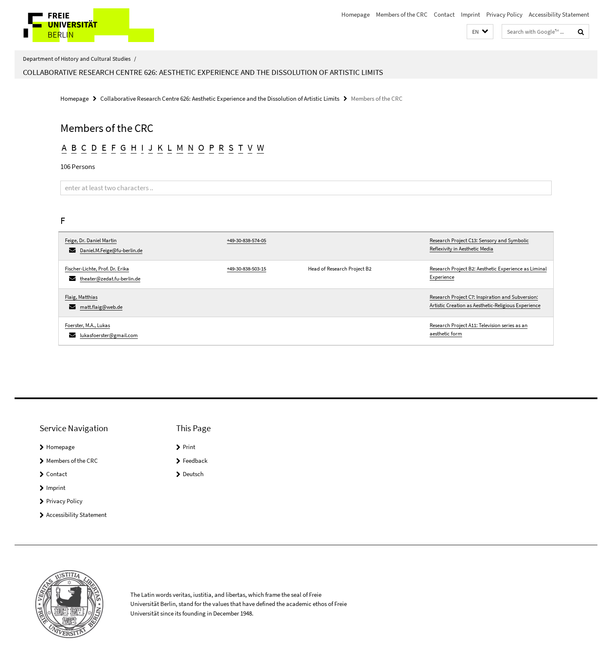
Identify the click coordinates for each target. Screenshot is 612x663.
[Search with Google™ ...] (581, 31)
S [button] (231, 147)
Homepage (355, 14)
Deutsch (193, 474)
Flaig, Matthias (81, 296)
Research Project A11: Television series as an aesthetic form (478, 329)
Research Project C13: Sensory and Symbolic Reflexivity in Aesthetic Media (479, 244)
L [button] (169, 147)
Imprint (470, 14)
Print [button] (189, 447)
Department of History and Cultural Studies (79, 59)
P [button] (211, 147)
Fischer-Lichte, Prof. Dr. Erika (97, 268)
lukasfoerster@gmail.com (109, 335)
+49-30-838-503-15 (246, 268)
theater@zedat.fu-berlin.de (110, 278)
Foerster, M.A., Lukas (87, 325)
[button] (480, 32)
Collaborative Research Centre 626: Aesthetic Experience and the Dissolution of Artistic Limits (203, 72)
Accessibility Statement (559, 14)
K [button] (160, 147)
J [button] (150, 147)
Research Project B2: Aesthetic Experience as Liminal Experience (488, 273)
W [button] (260, 147)
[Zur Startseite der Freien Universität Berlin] (84, 25)
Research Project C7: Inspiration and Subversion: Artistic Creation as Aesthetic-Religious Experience (485, 301)
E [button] (104, 147)
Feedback (195, 460)
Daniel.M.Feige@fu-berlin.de (111, 250)
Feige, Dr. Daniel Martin (91, 240)
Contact (444, 14)
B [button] (74, 147)
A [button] (64, 147)
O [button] (201, 147)
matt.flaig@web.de (101, 306)
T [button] (240, 147)
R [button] (221, 147)
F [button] (113, 147)
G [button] (123, 147)
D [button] (94, 147)
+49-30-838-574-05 (246, 240)
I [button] (142, 147)
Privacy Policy (504, 14)
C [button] (84, 147)
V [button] (250, 147)
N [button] (191, 147)
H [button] (134, 147)
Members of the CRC (402, 14)
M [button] (180, 147)
